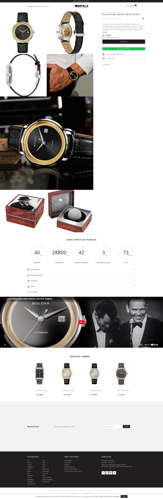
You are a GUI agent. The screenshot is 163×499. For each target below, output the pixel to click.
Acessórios (30, 475)
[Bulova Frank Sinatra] (39, 378)
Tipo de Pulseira (46, 477)
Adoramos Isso (31, 484)
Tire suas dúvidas (125, 48)
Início (103, 12)
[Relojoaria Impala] (81, 6)
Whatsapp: (108, 462)
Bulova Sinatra (120, 12)
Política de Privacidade (70, 469)
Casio (43, 462)
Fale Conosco (68, 460)
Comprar (123, 41)
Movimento (30, 481)
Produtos (109, 12)
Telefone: (107, 460)
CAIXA (32, 286)
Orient (29, 469)
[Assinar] (126, 426)
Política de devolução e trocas (73, 471)
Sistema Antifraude (69, 467)
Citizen (29, 464)
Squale (29, 471)
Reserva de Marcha (47, 479)
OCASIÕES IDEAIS (36, 275)
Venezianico (45, 471)
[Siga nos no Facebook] (103, 473)
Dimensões (30, 479)
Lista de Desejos (144, 18)
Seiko (43, 464)
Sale (28, 460)
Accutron (45, 473)
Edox (28, 473)
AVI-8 (43, 460)
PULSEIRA (34, 292)
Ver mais (104, 32)
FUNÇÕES (33, 281)
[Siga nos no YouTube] (107, 473)
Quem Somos (67, 462)
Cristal (29, 477)
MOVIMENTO (35, 269)
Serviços (66, 464)
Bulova (114, 12)
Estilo (44, 475)
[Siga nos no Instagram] (110, 473)
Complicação (46, 481)
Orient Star (45, 469)
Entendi (124, 496)
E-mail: (113, 464)
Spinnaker (30, 467)
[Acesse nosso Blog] (114, 473)
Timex (43, 467)
